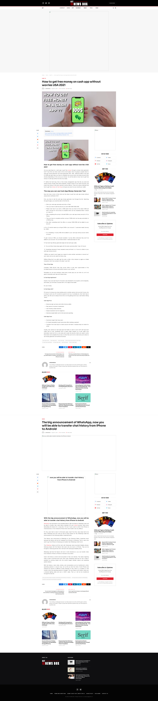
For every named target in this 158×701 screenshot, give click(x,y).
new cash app (65, 342)
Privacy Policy (105, 239)
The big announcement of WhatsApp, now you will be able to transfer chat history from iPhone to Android (54, 355)
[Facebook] (37, 133)
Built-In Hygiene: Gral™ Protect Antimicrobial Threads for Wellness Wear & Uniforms (109, 206)
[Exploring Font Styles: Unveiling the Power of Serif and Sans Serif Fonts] (83, 397)
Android (76, 525)
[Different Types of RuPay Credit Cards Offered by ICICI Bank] (49, 379)
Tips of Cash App (72, 342)
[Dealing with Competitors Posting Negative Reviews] (66, 379)
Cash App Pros (54, 340)
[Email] (37, 148)
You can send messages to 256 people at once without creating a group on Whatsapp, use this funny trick (53, 593)
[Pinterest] (37, 145)
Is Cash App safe (56, 342)
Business (78, 7)
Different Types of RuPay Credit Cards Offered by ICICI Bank (48, 387)
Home (68, 7)
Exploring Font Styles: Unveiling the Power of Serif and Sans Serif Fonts (82, 405)
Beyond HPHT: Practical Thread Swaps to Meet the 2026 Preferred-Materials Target (109, 199)
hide (52, 131)
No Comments (62, 88)
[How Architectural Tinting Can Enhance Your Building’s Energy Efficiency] (49, 397)
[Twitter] (37, 136)
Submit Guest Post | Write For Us (76, 693)
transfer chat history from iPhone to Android (52, 579)
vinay (96, 189)
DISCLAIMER (97, 693)
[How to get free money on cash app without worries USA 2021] (79, 109)
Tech (91, 7)
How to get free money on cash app (73, 340)
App (73, 7)
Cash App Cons (46, 340)
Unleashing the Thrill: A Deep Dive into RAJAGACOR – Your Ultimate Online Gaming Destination (82, 387)
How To (44, 78)
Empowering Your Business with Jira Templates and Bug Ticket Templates (66, 405)
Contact (62, 7)
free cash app (61, 340)
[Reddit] (37, 139)
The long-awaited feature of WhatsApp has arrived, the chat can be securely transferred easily (79, 355)
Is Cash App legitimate (47, 342)
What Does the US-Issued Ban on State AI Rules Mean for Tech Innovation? (109, 213)
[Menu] (43, 8)
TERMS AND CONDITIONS (60, 693)
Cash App (59, 187)
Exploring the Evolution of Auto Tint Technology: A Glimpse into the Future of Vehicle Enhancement (83, 676)
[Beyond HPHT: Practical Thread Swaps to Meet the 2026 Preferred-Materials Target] (97, 199)
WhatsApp (46, 523)
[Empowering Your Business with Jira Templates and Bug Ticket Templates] (66, 397)
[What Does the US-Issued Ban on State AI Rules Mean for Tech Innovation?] (97, 214)
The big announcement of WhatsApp (79, 577)
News (85, 7)
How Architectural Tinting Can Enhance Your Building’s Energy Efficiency (49, 405)
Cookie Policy (89, 693)
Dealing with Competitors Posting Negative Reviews (66, 386)
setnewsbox (48, 88)
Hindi (97, 7)
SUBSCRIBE (112, 3)
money (69, 170)
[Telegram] (37, 142)
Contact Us (105, 693)
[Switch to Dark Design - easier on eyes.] (113, 7)
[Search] (115, 8)
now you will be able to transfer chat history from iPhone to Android (57, 577)
